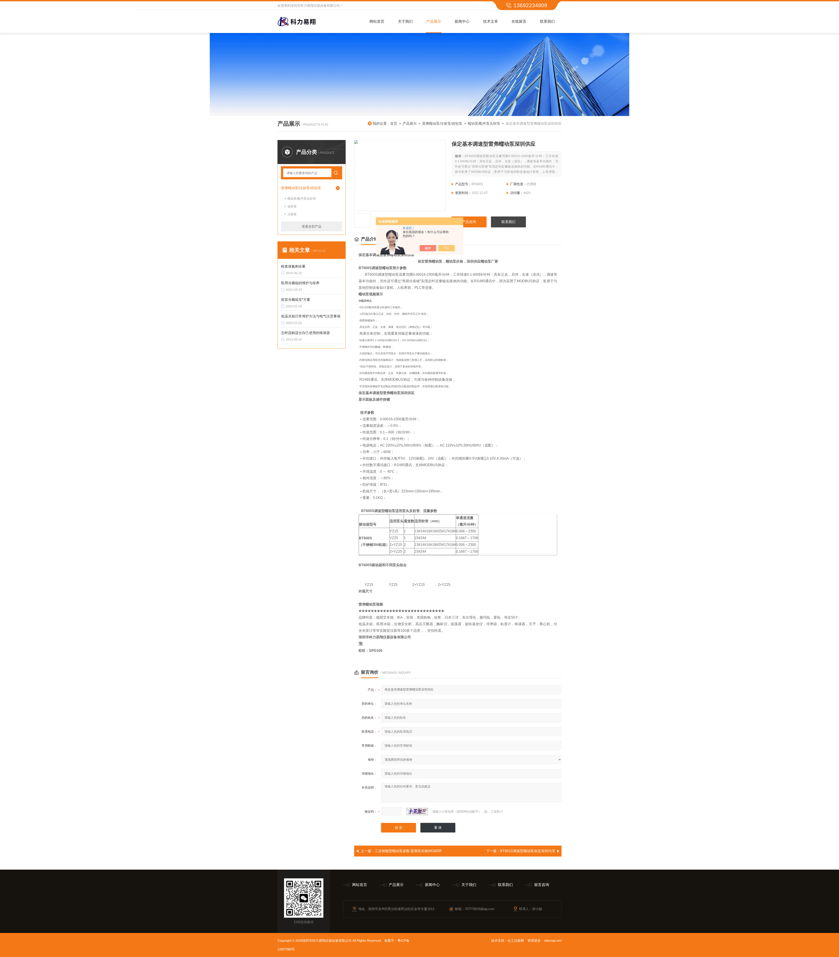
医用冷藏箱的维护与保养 (300, 283)
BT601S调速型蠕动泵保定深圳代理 (527, 851)
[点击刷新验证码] (417, 811)
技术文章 (490, 21)
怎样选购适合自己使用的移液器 (305, 333)
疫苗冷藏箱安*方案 (295, 299)
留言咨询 (541, 885)
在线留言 (518, 21)
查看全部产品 (311, 226)
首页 (393, 123)
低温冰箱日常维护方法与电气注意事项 (310, 316)
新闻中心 (462, 21)
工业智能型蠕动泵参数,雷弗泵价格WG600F (408, 851)
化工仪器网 (516, 940)
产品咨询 (469, 222)
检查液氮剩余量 (293, 266)
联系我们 (547, 21)
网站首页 (376, 21)
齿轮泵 (292, 206)
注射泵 (292, 214)
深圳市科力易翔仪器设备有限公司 (315, 5)
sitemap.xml (553, 940)
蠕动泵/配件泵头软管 (484, 123)
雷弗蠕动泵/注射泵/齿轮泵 (442, 123)
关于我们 (405, 21)
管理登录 (534, 940)
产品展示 (433, 21)
